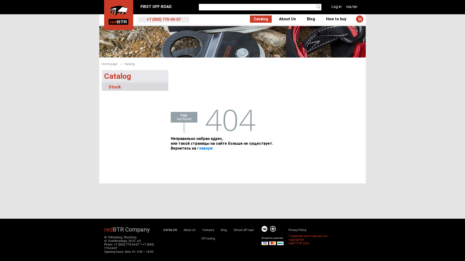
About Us (287, 19)
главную (205, 148)
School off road (243, 230)
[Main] (118, 14)
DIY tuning (208, 238)
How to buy (336, 19)
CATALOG (170, 230)
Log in (336, 6)
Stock (114, 86)
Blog (311, 19)
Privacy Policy (297, 230)
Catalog (261, 19)
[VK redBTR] (265, 229)
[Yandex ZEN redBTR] (273, 229)
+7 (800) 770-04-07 (126, 244)
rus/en (351, 6)
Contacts (208, 230)
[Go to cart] (359, 19)
